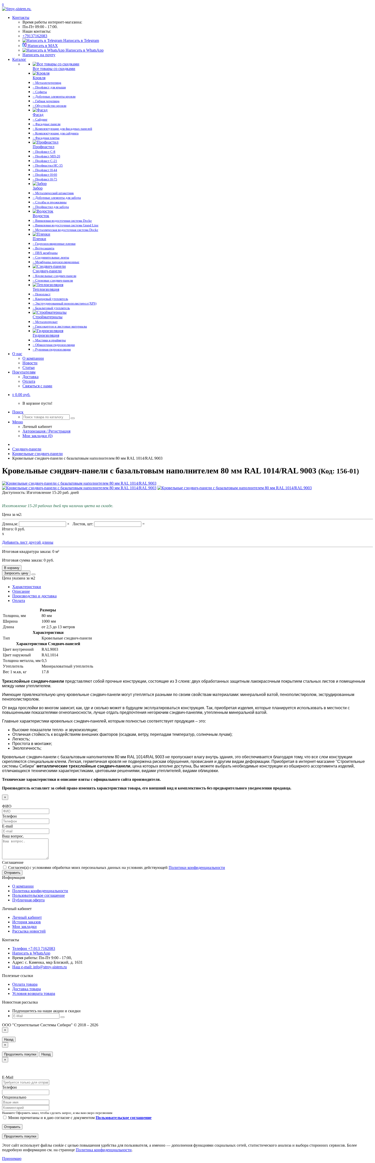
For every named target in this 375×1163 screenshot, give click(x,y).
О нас (17, 354)
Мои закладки (24, 926)
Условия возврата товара (33, 993)
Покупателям (23, 372)
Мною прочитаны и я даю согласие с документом (79, 1117)
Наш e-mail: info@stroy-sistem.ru (39, 967)
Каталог (19, 59)
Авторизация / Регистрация (46, 431)
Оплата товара (25, 984)
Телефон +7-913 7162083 (33, 948)
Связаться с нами (37, 386)
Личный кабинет (27, 917)
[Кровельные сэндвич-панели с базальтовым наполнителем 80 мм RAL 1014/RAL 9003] (79, 483)
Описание (21, 591)
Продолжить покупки (20, 1054)
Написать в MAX (42, 45)
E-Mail (7, 1077)
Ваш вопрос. (13, 836)
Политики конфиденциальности (197, 867)
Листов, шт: (83, 524)
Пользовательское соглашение (38, 895)
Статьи (28, 367)
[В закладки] (33, 574)
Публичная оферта (28, 900)
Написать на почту (38, 55)
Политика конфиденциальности (40, 891)
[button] (21, 394)
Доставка (30, 377)
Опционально (14, 1097)
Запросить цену (16, 573)
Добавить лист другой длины (27, 542)
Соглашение (12, 862)
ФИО (6, 806)
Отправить (12, 873)
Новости (30, 363)
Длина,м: (10, 524)
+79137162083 (34, 36)
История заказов (26, 922)
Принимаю (11, 1158)
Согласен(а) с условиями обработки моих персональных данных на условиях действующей (116, 867)
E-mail (7, 826)
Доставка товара (26, 989)
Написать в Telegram (80, 40)
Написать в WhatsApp (84, 50)
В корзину (11, 568)
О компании (33, 358)
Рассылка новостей (29, 931)
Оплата (28, 381)
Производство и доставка (34, 596)
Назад (9, 1039)
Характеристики (26, 587)
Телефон (9, 816)
